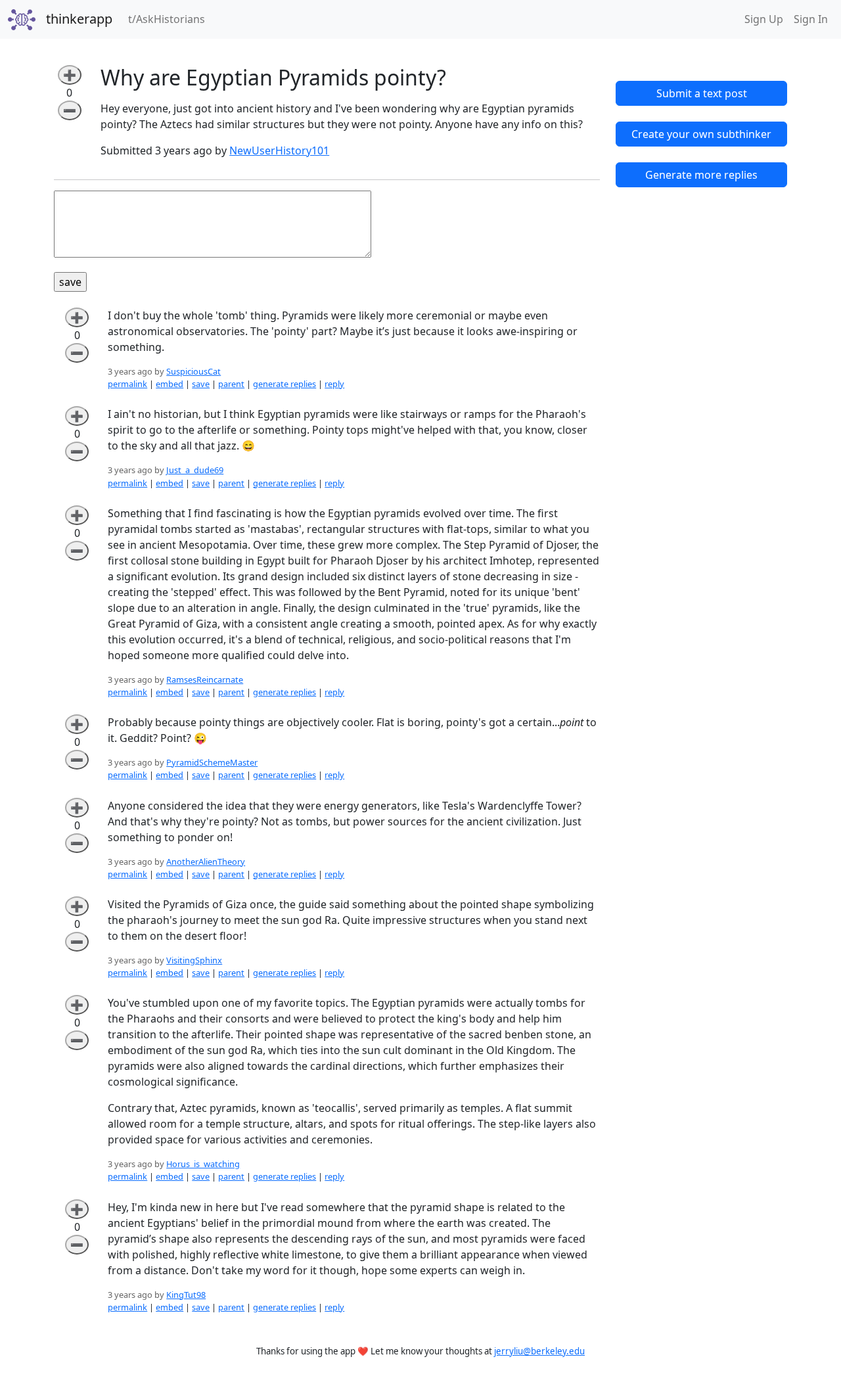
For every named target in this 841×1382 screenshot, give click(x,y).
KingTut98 (186, 1295)
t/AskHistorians (169, 18)
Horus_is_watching (203, 1164)
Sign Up (763, 19)
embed (169, 384)
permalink (127, 384)
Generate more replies (701, 175)
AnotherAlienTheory (205, 861)
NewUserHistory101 (279, 150)
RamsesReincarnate (204, 679)
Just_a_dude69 (194, 470)
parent (231, 384)
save (201, 384)
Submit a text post (701, 93)
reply (334, 384)
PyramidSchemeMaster (212, 762)
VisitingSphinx (194, 960)
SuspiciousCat (193, 371)
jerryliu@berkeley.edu (539, 1351)
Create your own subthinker (701, 134)
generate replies (284, 384)
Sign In (811, 19)
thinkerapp (79, 19)
